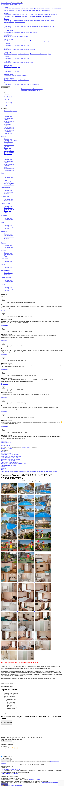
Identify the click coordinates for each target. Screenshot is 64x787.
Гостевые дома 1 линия (26, 14)
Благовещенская (5, 203)
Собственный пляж (9, 103)
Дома (59, 8)
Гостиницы (47, 8)
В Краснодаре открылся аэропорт (10, 769)
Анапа (2, 114)
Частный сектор (24, 8)
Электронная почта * (7, 744)
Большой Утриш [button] (8, 30)
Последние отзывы (6, 442)
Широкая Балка (5, 270)
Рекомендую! (7, 756)
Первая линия (8, 102)
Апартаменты (47, 10)
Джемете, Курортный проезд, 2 (33, 481)
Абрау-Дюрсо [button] (8, 65)
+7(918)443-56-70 (26, 447)
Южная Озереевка (6, 277)
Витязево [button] (6, 19)
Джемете (3, 136)
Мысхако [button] (6, 69)
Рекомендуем (4, 87)
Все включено (8, 97)
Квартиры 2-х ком (20, 10)
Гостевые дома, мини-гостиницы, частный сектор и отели (40, 471)
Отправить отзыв (5, 760)
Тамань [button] (6, 82)
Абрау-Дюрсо (4, 258)
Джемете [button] (6, 13)
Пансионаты (39, 10)
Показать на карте (7, 722)
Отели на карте (5, 471)
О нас (18, 4)
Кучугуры (3, 250)
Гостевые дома (16, 8)
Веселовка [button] (7, 43)
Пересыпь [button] (7, 56)
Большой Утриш (5, 187)
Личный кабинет (12, 4)
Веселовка (4, 215)
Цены (5, 105)
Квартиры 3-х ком (30, 10)
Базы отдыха (54, 8)
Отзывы (6, 100)
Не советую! (6, 758)
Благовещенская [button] (8, 39)
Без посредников (9, 96)
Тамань (3, 284)
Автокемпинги (25, 36)
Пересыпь (3, 243)
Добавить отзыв (6, 741)
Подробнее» (4, 311)
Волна (2, 222)
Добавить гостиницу (17, 3)
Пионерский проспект (10, 111)
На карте (6, 99)
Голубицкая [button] (7, 52)
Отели (31, 8)
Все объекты (7, 8)
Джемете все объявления (17, 471)
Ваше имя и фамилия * (7, 743)
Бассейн (6, 94)
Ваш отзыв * (4, 746)
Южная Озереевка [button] (9, 78)
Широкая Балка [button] (8, 74)
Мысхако (3, 264)
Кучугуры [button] (7, 61)
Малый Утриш (5, 196)
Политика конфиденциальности (50, 782)
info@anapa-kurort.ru (6, 448)
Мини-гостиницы (39, 8)
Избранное (4, 4)
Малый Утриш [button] (8, 35)
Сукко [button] (6, 24)
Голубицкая (4, 231)
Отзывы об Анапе (6, 3)
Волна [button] (6, 48)
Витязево (3, 156)
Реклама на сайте (5, 445)
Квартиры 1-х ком (9, 10)
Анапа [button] (6, 7)
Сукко (2, 173)
